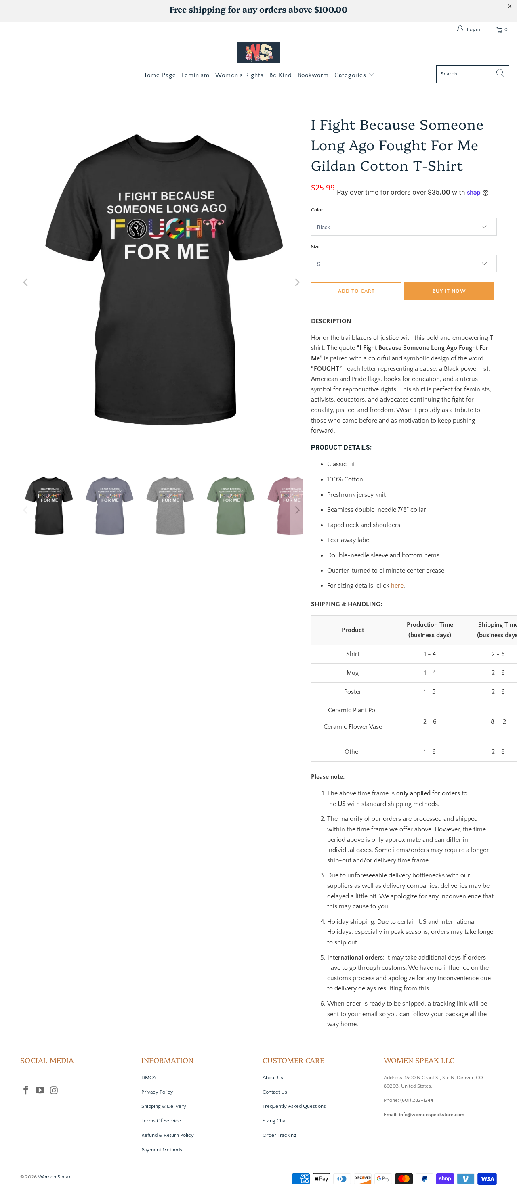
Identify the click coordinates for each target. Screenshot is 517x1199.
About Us (273, 1077)
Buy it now (449, 291)
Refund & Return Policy (167, 1135)
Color (317, 210)
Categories (351, 75)
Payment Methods (161, 1150)
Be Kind (280, 75)
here (397, 585)
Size (315, 246)
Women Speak (54, 1177)
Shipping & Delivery (163, 1106)
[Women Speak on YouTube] (40, 1091)
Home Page (159, 75)
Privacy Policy (157, 1092)
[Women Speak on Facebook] (26, 1091)
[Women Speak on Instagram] (54, 1091)
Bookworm (313, 75)
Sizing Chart (276, 1121)
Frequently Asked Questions (294, 1106)
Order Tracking (279, 1135)
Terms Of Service (161, 1121)
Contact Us (275, 1092)
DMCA (148, 1077)
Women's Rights (239, 75)
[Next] (296, 282)
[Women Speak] (258, 53)
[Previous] (26, 282)
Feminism (196, 75)
